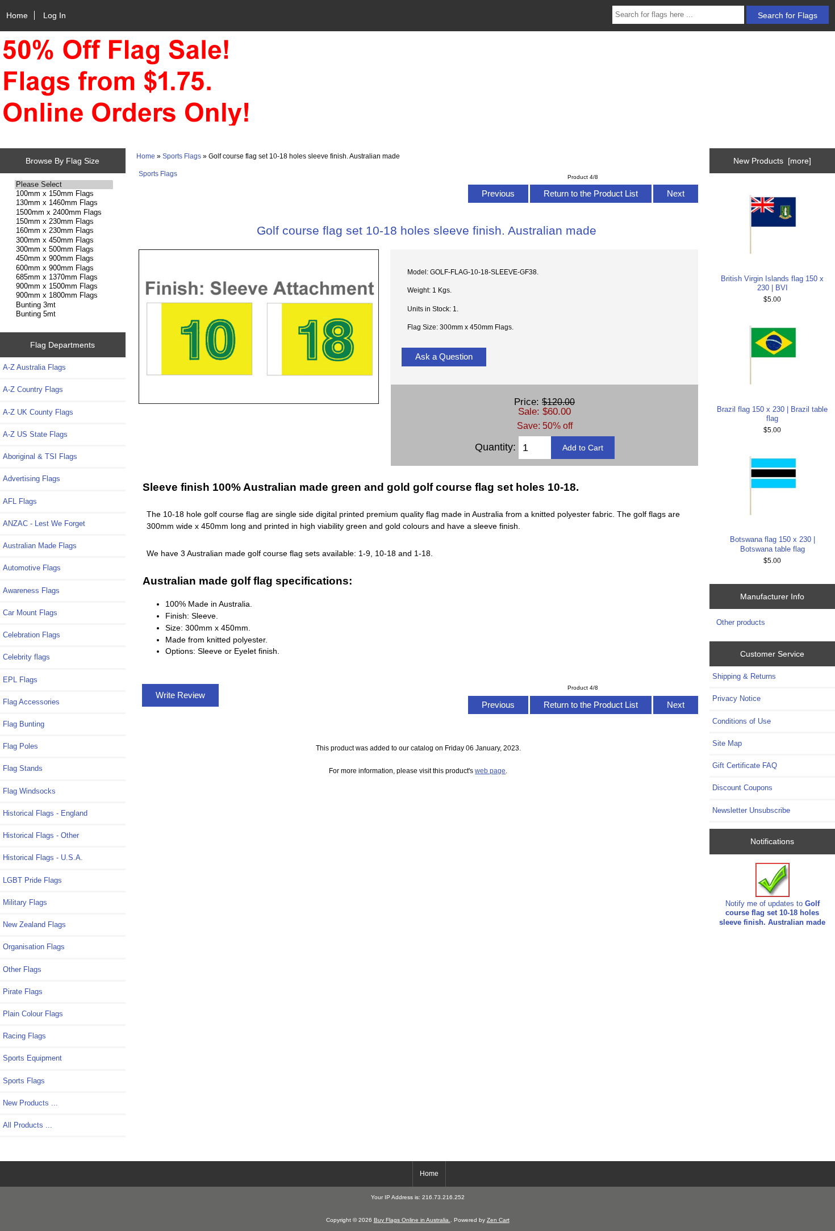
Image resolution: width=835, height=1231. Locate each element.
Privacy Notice (736, 698)
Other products (740, 622)
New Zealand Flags (34, 924)
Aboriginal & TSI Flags (40, 456)
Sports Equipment (32, 1058)
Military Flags (25, 902)
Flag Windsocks (29, 791)
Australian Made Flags (40, 545)
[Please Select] (64, 184)
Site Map (727, 743)
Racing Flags (24, 1036)
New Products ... (30, 1103)
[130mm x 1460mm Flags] (64, 202)
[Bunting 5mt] (64, 314)
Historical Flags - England (45, 813)
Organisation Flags (34, 946)
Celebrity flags (26, 657)
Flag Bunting (23, 724)
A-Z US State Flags (35, 434)
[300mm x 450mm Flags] (64, 240)
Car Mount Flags (30, 612)
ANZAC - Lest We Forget (44, 523)
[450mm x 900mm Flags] (64, 258)
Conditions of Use (741, 721)
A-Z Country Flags (33, 389)
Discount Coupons (742, 787)
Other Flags (22, 969)
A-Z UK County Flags (38, 412)
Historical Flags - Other (41, 835)
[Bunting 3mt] (64, 305)
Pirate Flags (23, 991)
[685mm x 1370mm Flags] (64, 277)
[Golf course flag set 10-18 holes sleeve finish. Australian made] (259, 401)
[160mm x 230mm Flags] (64, 230)
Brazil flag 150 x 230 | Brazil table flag (772, 414)
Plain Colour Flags (33, 1013)
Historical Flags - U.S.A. (43, 857)
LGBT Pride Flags (32, 880)
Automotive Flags (32, 568)
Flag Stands (23, 768)
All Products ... (27, 1125)
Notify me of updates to (772, 912)
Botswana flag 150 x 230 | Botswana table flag (772, 544)
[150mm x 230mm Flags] (64, 221)
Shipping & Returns (744, 676)
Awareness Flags (31, 590)
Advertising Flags (31, 478)
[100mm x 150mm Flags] (64, 193)
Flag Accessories (31, 702)
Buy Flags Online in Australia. (412, 1220)
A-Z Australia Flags (34, 367)
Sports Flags (181, 156)
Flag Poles (20, 746)
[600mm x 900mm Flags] (64, 268)
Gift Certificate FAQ (744, 765)
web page (490, 770)
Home (17, 15)
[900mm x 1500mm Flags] (64, 286)
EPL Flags (20, 679)
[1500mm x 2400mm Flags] (64, 212)
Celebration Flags (31, 635)
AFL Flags (20, 501)
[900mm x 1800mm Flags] (64, 295)
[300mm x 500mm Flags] (64, 249)
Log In (54, 15)
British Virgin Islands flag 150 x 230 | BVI (772, 283)
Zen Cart (498, 1220)
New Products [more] (772, 160)
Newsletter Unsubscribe (751, 810)
